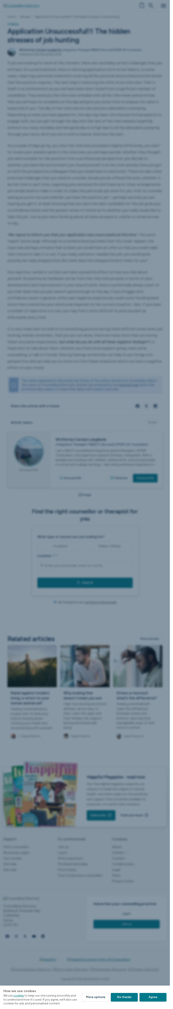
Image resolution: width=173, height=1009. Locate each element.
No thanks (124, 997)
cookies (18, 995)
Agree (153, 997)
